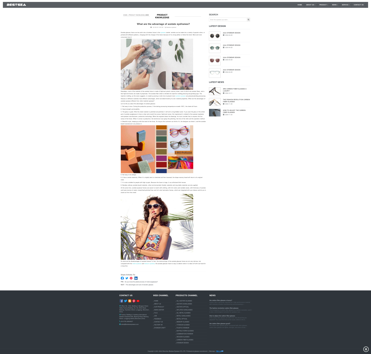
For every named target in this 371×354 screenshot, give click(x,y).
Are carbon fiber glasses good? (219, 323)
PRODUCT (323, 5)
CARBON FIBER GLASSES (185, 340)
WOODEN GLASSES (183, 337)
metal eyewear (136, 263)
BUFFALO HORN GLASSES (185, 331)
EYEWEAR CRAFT (160, 328)
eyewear (163, 32)
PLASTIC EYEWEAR (183, 328)
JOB (155, 316)
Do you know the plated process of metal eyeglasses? (141, 282)
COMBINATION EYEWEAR (185, 334)
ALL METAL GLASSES (183, 313)
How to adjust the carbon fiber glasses (234, 111)
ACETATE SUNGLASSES (184, 304)
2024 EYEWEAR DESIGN (231, 33)
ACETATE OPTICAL (183, 307)
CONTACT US (359, 5)
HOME (300, 5)
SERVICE (345, 5)
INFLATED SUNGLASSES (184, 310)
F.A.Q (155, 313)
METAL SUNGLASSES (183, 316)
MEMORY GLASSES (183, 322)
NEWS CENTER (159, 310)
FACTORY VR (158, 325)
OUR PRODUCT (159, 307)
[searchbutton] (248, 20)
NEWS (334, 5)
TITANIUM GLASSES (183, 325)
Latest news (216, 82)
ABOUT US (310, 5)
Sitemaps (212, 351)
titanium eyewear (149, 263)
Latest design (217, 26)
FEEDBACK (157, 319)
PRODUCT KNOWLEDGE (137, 15)
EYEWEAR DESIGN (183, 343)
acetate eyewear (181, 96)
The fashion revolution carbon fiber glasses (223, 308)
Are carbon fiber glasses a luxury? (220, 300)
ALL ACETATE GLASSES (184, 301)
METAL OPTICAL (182, 319)
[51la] (219, 351)
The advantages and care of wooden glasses (139, 285)
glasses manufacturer (201, 351)
